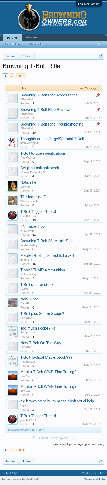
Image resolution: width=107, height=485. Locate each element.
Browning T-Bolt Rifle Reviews (45, 110)
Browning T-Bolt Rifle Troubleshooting (51, 124)
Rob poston (27, 332)
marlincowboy (29, 245)
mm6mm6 (26, 259)
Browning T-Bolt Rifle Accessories (49, 95)
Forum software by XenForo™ (20, 479)
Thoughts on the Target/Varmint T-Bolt (52, 139)
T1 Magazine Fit (34, 197)
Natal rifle (28, 182)
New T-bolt (29, 299)
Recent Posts (38, 44)
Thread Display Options (54, 438)
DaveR (24, 303)
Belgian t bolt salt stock (39, 168)
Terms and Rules (95, 479)
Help (101, 473)
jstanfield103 (28, 215)
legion (24, 405)
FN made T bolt (33, 226)
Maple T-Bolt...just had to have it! (47, 255)
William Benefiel (29, 201)
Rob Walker (27, 157)
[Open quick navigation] (101, 56)
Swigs (24, 288)
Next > (20, 75)
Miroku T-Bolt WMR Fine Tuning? (48, 372)
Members (32, 37)
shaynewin (27, 230)
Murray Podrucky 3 (32, 172)
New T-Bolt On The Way (40, 343)
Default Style (10, 473)
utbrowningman (29, 143)
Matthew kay (28, 274)
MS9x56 (25, 186)
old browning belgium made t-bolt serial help (57, 401)
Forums (12, 37)
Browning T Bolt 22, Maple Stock (48, 241)
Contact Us (89, 473)
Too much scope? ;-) (37, 328)
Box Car (25, 376)
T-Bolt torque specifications (43, 153)
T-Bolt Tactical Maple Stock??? (46, 357)
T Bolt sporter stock (37, 285)
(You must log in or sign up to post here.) (79, 444)
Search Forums (14, 44)
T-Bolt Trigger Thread (38, 211)
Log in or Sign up (88, 3)
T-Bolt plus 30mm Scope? (42, 314)
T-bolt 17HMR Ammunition (42, 270)
